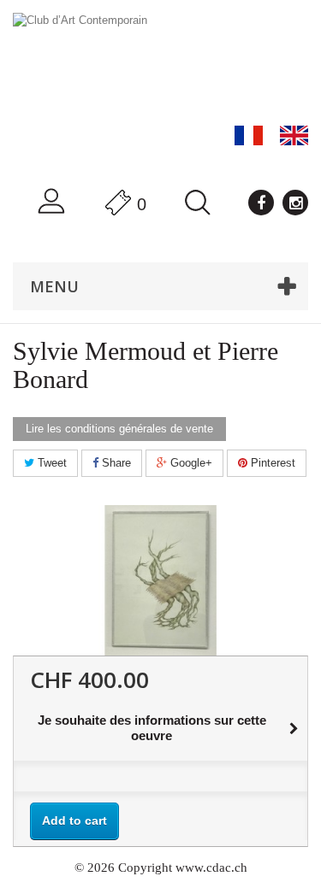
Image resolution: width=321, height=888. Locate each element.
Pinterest (271, 462)
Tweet (50, 462)
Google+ (189, 462)
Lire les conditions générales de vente (119, 428)
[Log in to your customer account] (51, 201)
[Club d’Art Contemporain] (160, 64)
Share (114, 462)
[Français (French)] (249, 135)
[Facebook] (261, 202)
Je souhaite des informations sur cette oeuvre (152, 728)
